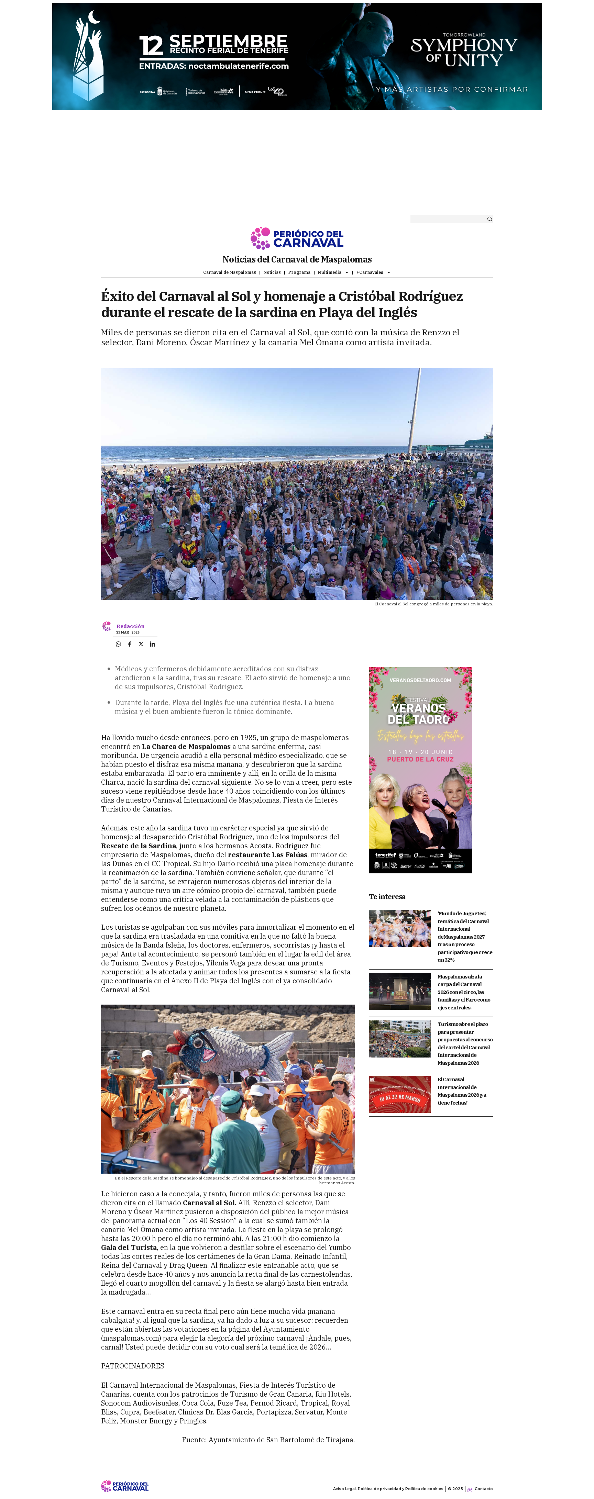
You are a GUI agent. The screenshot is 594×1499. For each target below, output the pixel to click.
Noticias (272, 272)
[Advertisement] (297, 164)
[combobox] (446, 219)
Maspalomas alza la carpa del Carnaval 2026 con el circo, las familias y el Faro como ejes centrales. (464, 992)
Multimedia (329, 272)
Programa (299, 272)
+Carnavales (369, 272)
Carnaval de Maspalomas (229, 272)
